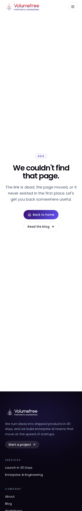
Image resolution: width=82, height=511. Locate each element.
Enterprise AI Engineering (24, 474)
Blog (8, 503)
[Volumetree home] (22, 6)
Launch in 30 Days (18, 467)
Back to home (43, 215)
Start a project (19, 445)
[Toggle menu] (73, 7)
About (10, 496)
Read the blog (38, 227)
